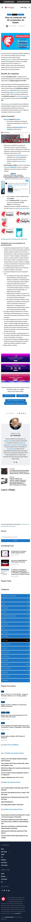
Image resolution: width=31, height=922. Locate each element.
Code (15, 603)
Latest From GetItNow (11, 745)
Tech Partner (15, 668)
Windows (15, 680)
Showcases (8, 59)
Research (15, 660)
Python (15, 648)
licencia (8, 90)
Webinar (15, 672)
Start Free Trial (9, 395)
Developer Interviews (15, 616)
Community (4, 862)
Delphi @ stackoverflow (11, 782)
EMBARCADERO (9, 917)
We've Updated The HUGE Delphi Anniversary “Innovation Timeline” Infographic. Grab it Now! (15, 726)
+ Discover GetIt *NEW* (23, 1)
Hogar (2, 873)
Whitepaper (15, 676)
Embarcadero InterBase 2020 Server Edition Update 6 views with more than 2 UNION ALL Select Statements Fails (14, 821)
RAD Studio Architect (22, 90)
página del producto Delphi (22, 208)
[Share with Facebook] (18, 413)
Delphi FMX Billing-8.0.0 (7, 802)
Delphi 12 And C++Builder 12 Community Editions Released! (13, 705)
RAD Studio (15, 652)
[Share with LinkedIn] (21, 413)
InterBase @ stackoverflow (13, 809)
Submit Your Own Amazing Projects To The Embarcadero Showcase (14, 716)
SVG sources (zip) (15, 239)
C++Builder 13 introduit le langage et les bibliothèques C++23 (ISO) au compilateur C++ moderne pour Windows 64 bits (20, 572)
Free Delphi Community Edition (15, 400)
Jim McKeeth (13, 25)
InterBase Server (13, 92)
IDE (15, 628)
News (7, 712)
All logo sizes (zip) (5, 239)
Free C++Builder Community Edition (15, 403)
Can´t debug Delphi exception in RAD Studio (12, 804)
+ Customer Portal (9, 1)
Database (15, 607)
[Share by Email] (25, 413)
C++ (15, 599)
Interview (15, 636)
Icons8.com (18, 913)
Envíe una (6, 119)
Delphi (9, 14)
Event (15, 620)
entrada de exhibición (20, 155)
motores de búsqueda (21, 445)
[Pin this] (23, 413)
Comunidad (4, 879)
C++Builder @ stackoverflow (13, 753)
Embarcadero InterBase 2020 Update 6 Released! (13, 737)
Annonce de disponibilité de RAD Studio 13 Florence (19, 561)
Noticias (14, 14)
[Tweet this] (20, 413)
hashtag (7, 167)
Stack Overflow (11, 448)
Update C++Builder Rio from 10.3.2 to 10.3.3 (12, 777)
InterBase (15, 632)
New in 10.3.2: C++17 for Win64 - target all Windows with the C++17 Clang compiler (14, 695)
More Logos (24, 239)
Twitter (17, 157)
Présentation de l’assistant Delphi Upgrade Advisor (18, 552)
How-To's (15, 624)
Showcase (21, 14)
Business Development (15, 595)
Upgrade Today (22, 395)
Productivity (15, 644)
